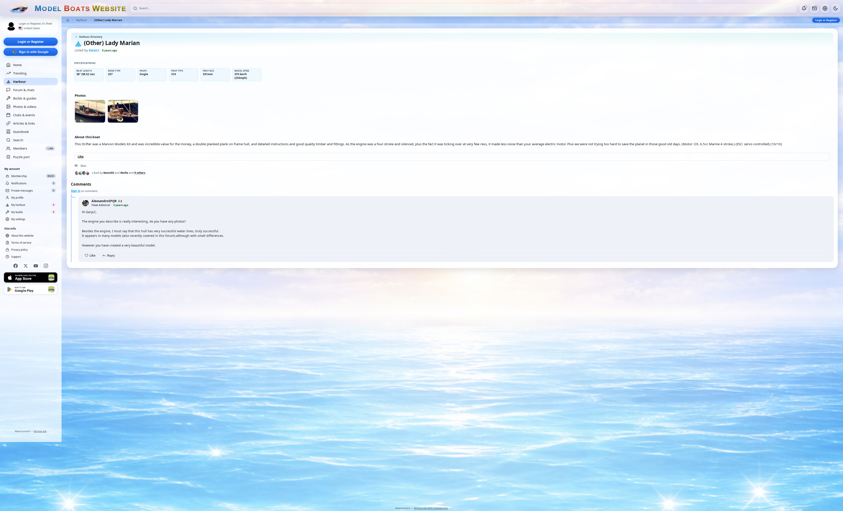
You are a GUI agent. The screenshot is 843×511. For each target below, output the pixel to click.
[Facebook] (16, 266)
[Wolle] (80, 173)
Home (17, 65)
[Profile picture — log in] (11, 26)
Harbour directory (90, 37)
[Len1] (83, 173)
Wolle (124, 173)
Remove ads (40, 431)
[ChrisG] (87, 173)
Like (81, 157)
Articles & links (24, 123)
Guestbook (21, 132)
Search (18, 140)
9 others (139, 173)
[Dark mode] (835, 8)
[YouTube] (36, 266)
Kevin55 (108, 173)
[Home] (68, 20)
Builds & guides (24, 98)
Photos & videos (24, 107)
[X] (26, 266)
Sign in (76, 191)
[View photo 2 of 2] (123, 111)
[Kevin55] (76, 173)
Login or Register (31, 42)
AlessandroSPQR (104, 201)
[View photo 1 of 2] (90, 111)
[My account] (825, 8)
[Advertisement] (30, 363)
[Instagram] (46, 266)
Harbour (19, 82)
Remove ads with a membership (431, 508)
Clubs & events (24, 115)
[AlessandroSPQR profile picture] (85, 203)
